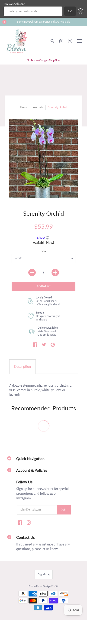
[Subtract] (32, 272)
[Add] (55, 272)
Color (43, 251)
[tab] (22, 366)
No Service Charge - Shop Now (43, 60)
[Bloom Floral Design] (17, 41)
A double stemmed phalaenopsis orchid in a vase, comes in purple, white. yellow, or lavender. (40, 390)
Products (37, 107)
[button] (79, 11)
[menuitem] (52, 41)
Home (24, 107)
